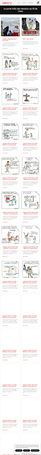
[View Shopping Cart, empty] (38, 3)
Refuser (26, 450)
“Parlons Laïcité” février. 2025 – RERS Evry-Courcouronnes (30, 178)
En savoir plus (5, 48)
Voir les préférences (35, 450)
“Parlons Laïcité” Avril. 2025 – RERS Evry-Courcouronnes (10, 108)
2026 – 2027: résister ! (28, 39)
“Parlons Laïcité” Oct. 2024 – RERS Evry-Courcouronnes (9, 282)
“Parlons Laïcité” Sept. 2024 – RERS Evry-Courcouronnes (30, 108)
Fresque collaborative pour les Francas (9, 39)
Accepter (19, 450)
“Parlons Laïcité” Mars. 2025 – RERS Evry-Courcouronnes (10, 74)
